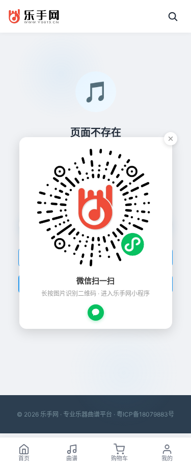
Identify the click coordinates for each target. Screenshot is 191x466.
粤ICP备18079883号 (145, 414)
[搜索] (172, 16)
